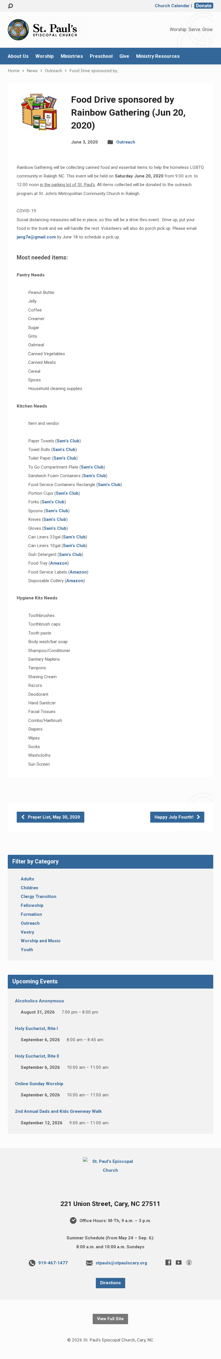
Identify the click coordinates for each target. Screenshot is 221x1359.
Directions (110, 1282)
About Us (18, 56)
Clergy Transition (38, 896)
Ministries (72, 56)
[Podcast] (189, 1262)
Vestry (27, 932)
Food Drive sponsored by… (94, 70)
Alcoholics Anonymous (39, 1001)
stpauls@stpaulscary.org (121, 1263)
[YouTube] (179, 1262)
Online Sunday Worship (39, 1083)
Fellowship (32, 905)
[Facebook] (168, 1262)
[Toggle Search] (10, 6)
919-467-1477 (53, 1263)
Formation (31, 914)
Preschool (101, 56)
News (32, 70)
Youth (27, 949)
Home (14, 70)
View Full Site (110, 1318)
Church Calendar (172, 5)
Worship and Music (41, 940)
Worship (44, 56)
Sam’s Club (68, 441)
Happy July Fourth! (175, 817)
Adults (27, 879)
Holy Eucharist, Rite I (36, 1028)
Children (29, 887)
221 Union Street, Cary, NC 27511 (110, 1204)
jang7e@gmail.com (36, 237)
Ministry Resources (158, 56)
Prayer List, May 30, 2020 (53, 817)
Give (124, 56)
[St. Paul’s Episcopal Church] (110, 1170)
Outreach (53, 70)
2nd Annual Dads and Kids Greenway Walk (58, 1111)
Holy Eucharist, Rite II (37, 1056)
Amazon (58, 563)
